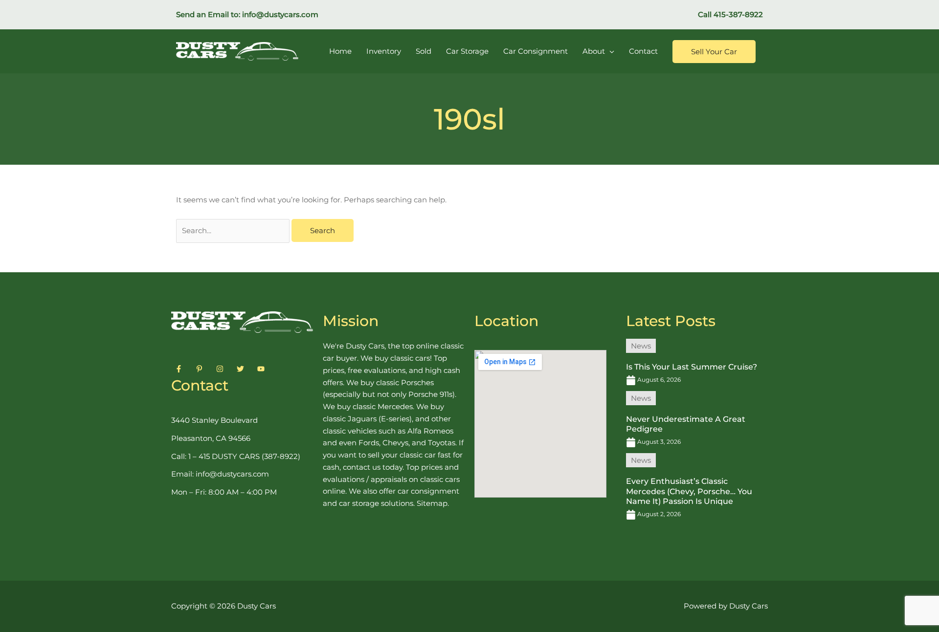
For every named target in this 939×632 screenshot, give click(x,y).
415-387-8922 (738, 14)
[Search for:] (233, 230)
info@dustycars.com (280, 14)
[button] (714, 51)
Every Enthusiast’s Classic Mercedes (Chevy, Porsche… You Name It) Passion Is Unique (689, 491)
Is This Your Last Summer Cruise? (691, 366)
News (641, 345)
